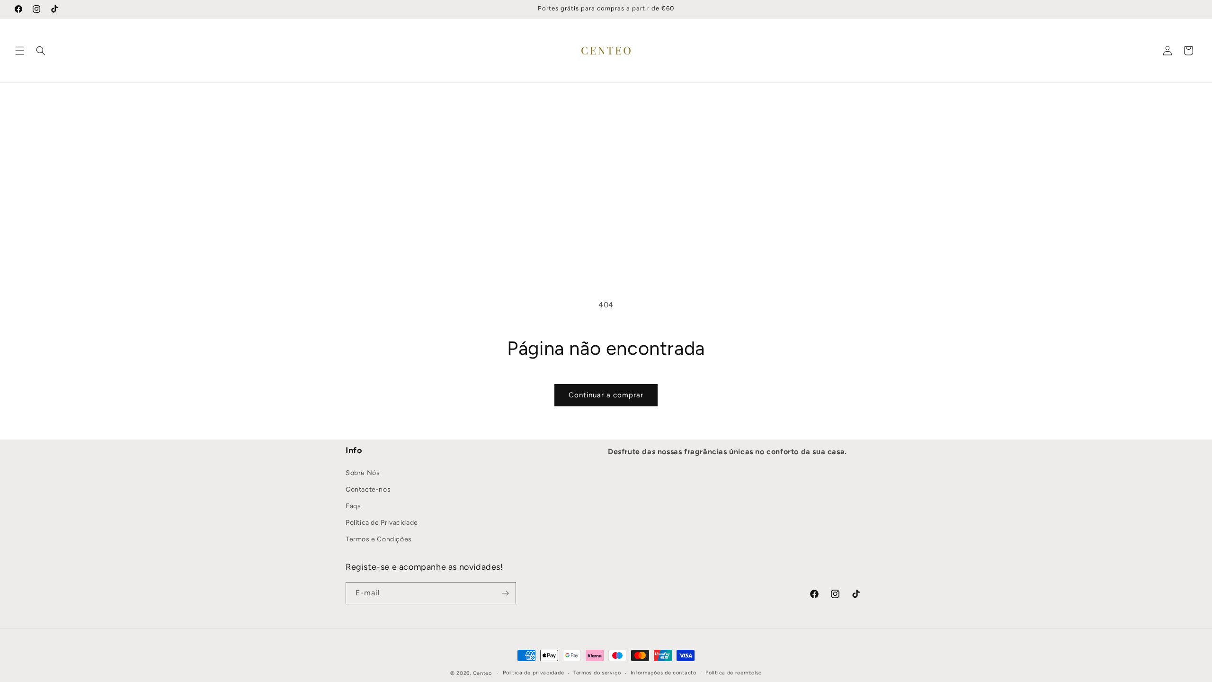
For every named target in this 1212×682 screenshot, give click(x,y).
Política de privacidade (533, 673)
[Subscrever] (505, 593)
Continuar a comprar (606, 395)
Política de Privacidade (382, 523)
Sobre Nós (363, 472)
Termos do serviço (597, 673)
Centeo (482, 673)
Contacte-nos (368, 489)
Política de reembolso (733, 673)
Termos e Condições (379, 539)
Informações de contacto (663, 673)
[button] (19, 50)
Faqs (353, 506)
